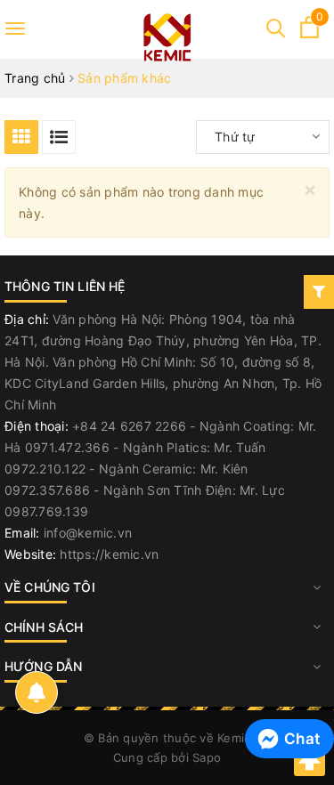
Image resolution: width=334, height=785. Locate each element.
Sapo (206, 757)
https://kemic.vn (109, 554)
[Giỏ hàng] (309, 33)
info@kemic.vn (88, 532)
